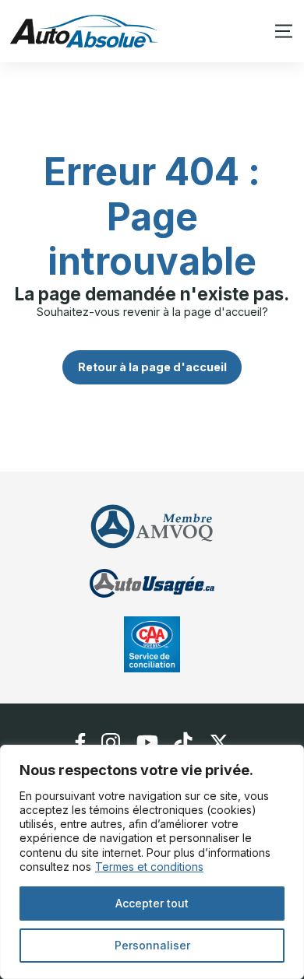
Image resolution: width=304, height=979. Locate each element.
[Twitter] (219, 742)
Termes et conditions (149, 866)
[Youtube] (147, 742)
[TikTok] (183, 742)
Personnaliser (152, 945)
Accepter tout (152, 903)
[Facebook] (80, 742)
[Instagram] (111, 743)
